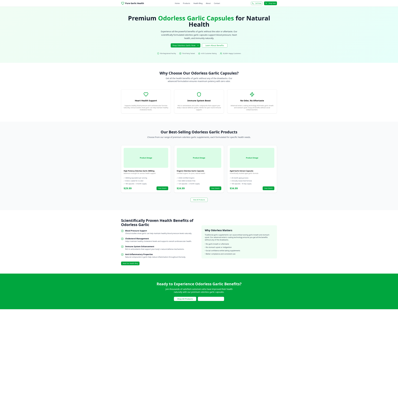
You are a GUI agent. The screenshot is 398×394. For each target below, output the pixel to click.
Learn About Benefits (214, 45)
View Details (162, 188)
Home (177, 3)
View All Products (199, 200)
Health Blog (198, 3)
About (208, 3)
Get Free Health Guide (211, 299)
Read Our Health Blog (130, 263)
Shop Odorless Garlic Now (183, 45)
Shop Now (272, 3)
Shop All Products (185, 299)
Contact (217, 3)
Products (186, 3)
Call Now (258, 3)
